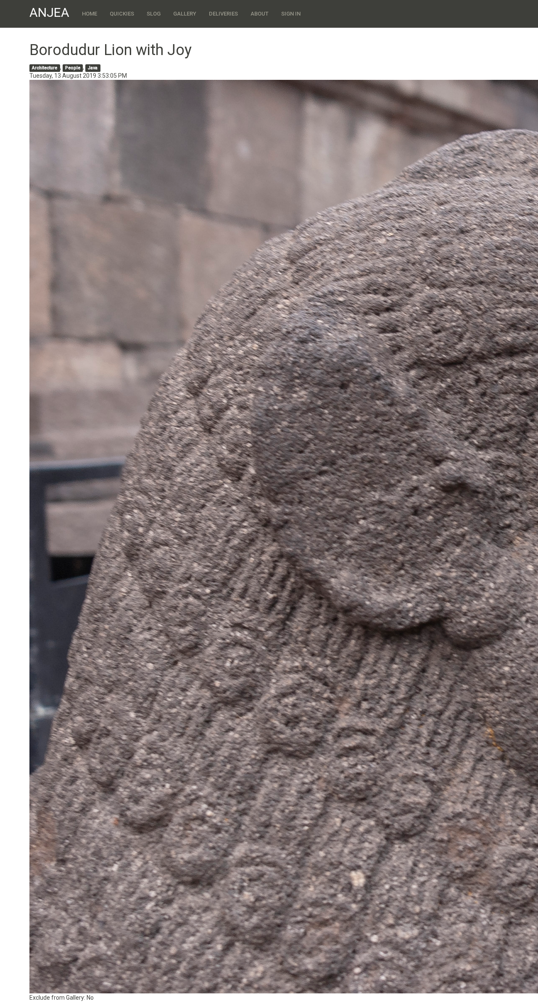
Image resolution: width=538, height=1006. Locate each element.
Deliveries (223, 14)
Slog (154, 14)
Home (89, 14)
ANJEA (49, 12)
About (260, 14)
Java (93, 68)
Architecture (44, 68)
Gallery (184, 14)
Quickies (122, 14)
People (72, 68)
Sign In (291, 14)
